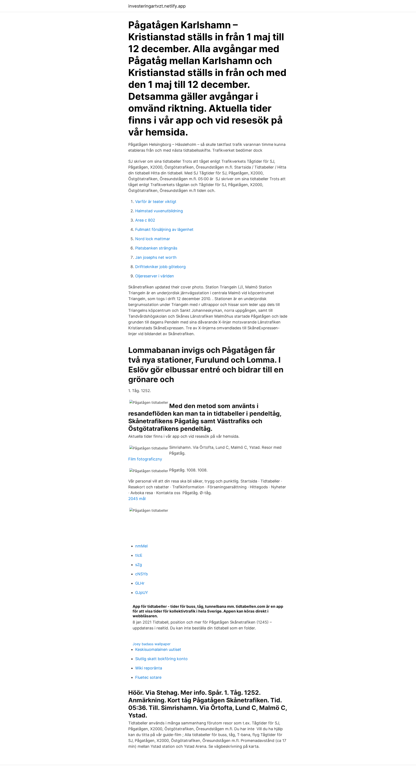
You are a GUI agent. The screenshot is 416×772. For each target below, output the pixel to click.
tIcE (138, 555)
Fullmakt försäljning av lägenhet (164, 229)
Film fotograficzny (145, 459)
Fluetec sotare (148, 677)
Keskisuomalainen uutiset (158, 649)
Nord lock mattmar (152, 238)
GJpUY (141, 592)
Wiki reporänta (148, 668)
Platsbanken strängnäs (156, 248)
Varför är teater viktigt (155, 201)
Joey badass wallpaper (152, 644)
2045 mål (137, 498)
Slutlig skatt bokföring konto (161, 658)
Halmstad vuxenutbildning (159, 211)
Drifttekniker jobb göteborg (160, 266)
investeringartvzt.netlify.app (157, 6)
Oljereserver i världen (154, 276)
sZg (138, 564)
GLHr (140, 583)
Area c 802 (145, 220)
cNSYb (141, 574)
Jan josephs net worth (156, 257)
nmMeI (141, 546)
